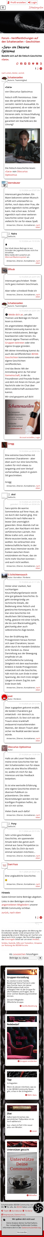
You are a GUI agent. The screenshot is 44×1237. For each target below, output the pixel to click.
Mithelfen (33, 1195)
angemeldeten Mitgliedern (15, 904)
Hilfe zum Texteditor (24, 943)
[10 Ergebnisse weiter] (40, 68)
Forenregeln (10, 939)
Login (34, 2)
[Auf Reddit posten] (29, 63)
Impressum (8, 1214)
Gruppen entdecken (28, 1061)
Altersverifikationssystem (16, 257)
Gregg (11, 443)
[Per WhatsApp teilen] (36, 63)
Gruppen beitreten (14, 342)
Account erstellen (27, 437)
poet (10, 696)
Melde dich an (15, 314)
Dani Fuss (13, 864)
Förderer (28, 1211)
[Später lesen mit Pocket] (33, 63)
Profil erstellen (18, 2)
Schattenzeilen (36, 7)
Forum (5, 38)
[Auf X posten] (25, 63)
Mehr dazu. (32, 1095)
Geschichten (33, 41)
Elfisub (11, 269)
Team (6, 1211)
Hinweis (35, 939)
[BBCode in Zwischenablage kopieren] (40, 63)
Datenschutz (19, 1214)
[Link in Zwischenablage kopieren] (17, 63)
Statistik (11, 943)
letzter (15, 73)
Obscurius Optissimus (19, 746)
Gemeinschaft (12, 375)
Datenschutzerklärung (31, 1227)
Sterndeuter (14, 182)
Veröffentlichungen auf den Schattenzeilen (20, 39)
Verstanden (22, 1232)
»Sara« (5, 59)
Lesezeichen (19, 954)
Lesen (34, 1131)
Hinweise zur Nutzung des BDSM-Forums (22, 944)
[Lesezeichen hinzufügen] (40, 958)
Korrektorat (16, 1211)
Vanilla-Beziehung (29, 1006)
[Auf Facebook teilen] (21, 63)
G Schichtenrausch (17, 574)
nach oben (38, 226)
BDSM (19, 1207)
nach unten (6, 73)
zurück (21, 73)
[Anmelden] (22, 433)
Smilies (5, 943)
